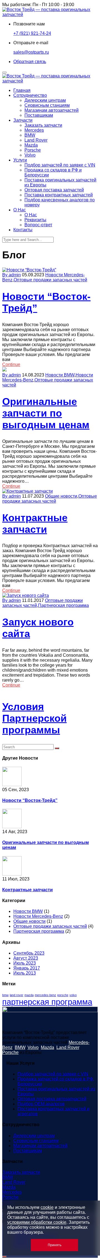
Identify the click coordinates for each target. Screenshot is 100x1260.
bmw (5, 995)
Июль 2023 (24, 963)
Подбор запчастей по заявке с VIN (59, 165)
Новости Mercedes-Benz (38, 916)
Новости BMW (59, 375)
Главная (22, 90)
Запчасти (22, 120)
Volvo (30, 155)
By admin (11, 274)
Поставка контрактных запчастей (58, 195)
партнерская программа (47, 1001)
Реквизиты (35, 219)
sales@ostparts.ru (31, 52)
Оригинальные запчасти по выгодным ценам (45, 413)
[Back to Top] (4, 1257)
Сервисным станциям (47, 105)
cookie (47, 1207)
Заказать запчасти (43, 125)
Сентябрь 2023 (28, 953)
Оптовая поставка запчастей (54, 190)
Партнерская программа (63, 605)
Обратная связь (29, 61)
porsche (62, 995)
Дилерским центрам (45, 100)
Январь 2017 (26, 968)
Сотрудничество (30, 95)
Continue (11, 364)
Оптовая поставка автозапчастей (52, 1099)
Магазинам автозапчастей (51, 110)
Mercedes (34, 130)
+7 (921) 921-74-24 (32, 33)
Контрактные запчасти (35, 523)
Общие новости (61, 496)
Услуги (20, 160)
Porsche (32, 150)
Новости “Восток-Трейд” (30, 800)
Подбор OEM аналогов (41, 1103)
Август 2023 (25, 958)
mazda (29, 995)
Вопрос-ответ (38, 224)
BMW (29, 135)
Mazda (31, 145)
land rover (16, 995)
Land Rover (36, 140)
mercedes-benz (45, 995)
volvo (73, 995)
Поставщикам (38, 115)
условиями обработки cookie (36, 1222)
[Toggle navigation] (4, 72)
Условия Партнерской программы (34, 718)
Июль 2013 (24, 973)
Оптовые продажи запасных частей (50, 279)
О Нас (19, 209)
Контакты (22, 229)
